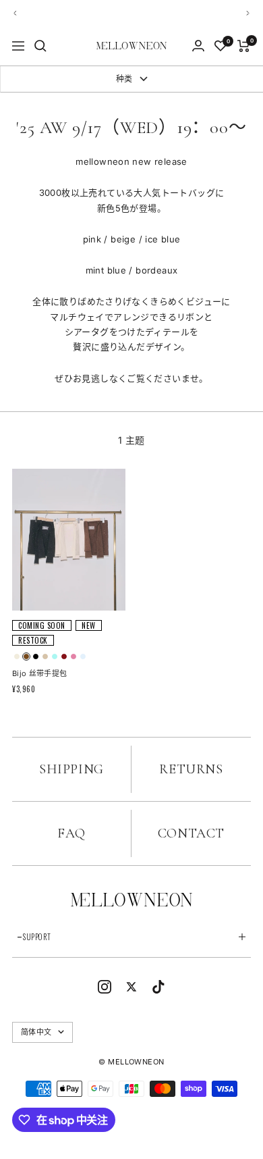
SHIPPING (71, 769)
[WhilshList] (220, 46)
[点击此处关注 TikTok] (158, 986)
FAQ (71, 833)
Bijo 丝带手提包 (39, 673)
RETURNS (191, 769)
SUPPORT (37, 936)
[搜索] (40, 46)
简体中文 (36, 1032)
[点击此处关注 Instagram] (104, 986)
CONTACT (191, 833)
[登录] (198, 45)
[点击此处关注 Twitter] (131, 986)
